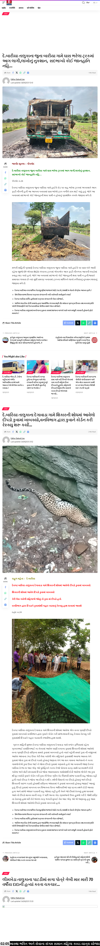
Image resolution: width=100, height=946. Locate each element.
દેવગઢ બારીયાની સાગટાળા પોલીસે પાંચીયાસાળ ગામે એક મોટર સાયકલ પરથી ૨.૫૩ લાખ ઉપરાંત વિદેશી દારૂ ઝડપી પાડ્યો (86, 382)
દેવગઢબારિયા (7, 372)
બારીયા (6, 13)
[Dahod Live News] (9, 2)
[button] (4, 2)
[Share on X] (16, 73)
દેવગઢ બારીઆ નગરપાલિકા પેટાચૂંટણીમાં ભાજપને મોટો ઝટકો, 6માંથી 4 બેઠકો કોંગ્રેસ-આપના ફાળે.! (53, 290)
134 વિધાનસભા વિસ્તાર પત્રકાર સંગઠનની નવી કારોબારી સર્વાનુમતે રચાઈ (43, 294)
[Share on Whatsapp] (20, 73)
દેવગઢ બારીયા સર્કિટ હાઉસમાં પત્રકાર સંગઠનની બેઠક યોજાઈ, (39, 299)
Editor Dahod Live (18, 79)
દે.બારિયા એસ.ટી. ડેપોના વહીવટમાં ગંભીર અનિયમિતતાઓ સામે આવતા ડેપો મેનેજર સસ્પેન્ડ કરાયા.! (13, 382)
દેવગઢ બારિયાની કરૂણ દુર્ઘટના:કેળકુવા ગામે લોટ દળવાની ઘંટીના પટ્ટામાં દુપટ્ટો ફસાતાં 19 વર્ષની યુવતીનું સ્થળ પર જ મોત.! (37, 382)
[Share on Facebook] (13, 73)
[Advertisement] (50, 34)
